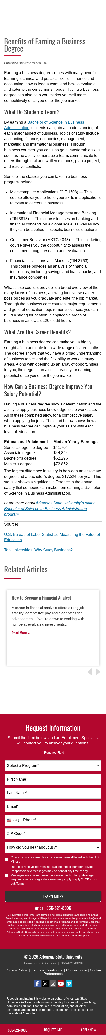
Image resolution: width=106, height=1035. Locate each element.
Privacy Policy (16, 970)
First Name (17, 779)
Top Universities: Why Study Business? (38, 550)
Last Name (17, 793)
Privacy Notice (48, 935)
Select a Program (23, 766)
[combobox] (53, 765)
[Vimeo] (69, 983)
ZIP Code (16, 834)
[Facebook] (37, 983)
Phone (29, 820)
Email (12, 806)
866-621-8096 (58, 908)
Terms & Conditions (47, 970)
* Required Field (53, 752)
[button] (99, 671)
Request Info (53, 1029)
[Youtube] (61, 983)
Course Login (76, 970)
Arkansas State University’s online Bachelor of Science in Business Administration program (50, 508)
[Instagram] (53, 983)
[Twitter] (45, 983)
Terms (20, 883)
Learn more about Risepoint (73, 935)
